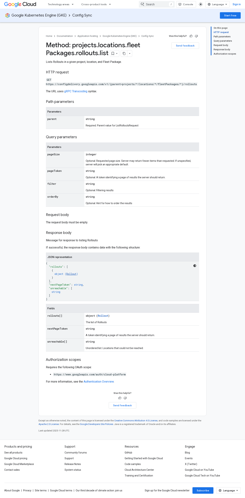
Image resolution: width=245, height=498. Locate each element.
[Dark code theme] (195, 266)
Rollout (71, 274)
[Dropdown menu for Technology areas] (73, 4)
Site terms (41, 490)
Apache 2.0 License (49, 424)
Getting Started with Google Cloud (144, 458)
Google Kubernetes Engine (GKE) (39, 15)
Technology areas (58, 4)
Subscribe (203, 490)
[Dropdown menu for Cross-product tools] (111, 4)
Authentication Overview (99, 381)
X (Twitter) (191, 464)
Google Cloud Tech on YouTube (202, 475)
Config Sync (82, 15)
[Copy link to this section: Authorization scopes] (84, 360)
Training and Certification (139, 475)
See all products (13, 452)
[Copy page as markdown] (124, 53)
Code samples (133, 464)
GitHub (128, 452)
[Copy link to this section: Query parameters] (80, 137)
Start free (230, 15)
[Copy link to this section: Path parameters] (77, 102)
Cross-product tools (94, 4)
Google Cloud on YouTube (199, 469)
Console (188, 4)
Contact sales (12, 469)
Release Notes (73, 464)
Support (69, 458)
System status (73, 469)
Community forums (76, 452)
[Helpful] (191, 36)
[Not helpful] (196, 36)
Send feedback (185, 45)
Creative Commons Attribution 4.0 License (135, 420)
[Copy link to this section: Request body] (72, 215)
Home (49, 36)
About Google (12, 490)
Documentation (65, 36)
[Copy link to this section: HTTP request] (72, 72)
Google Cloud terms (61, 490)
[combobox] (157, 4)
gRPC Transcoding (75, 91)
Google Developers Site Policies (96, 424)
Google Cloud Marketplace (19, 464)
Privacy (27, 490)
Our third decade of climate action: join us (99, 490)
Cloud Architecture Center (139, 469)
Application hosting (87, 36)
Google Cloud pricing (15, 458)
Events (189, 458)
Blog (187, 452)
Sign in (237, 4)
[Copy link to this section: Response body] (75, 233)
